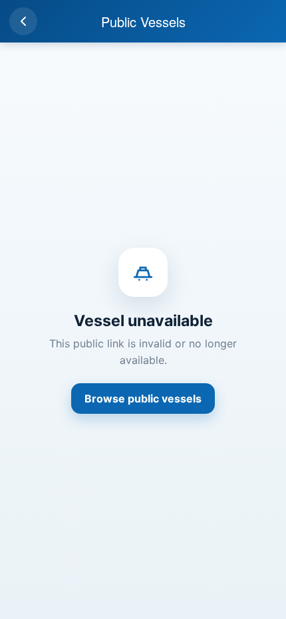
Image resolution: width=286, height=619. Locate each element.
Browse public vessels (143, 398)
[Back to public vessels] (23, 21)
